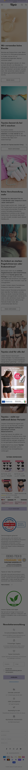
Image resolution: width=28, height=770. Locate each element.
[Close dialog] (25, 368)
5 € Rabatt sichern (18, 391)
